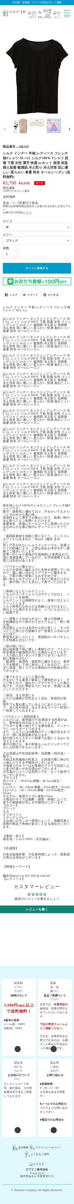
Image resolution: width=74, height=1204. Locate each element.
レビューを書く (37, 909)
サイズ (7, 221)
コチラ (44, 1107)
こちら (27, 212)
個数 (6, 248)
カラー (7, 234)
